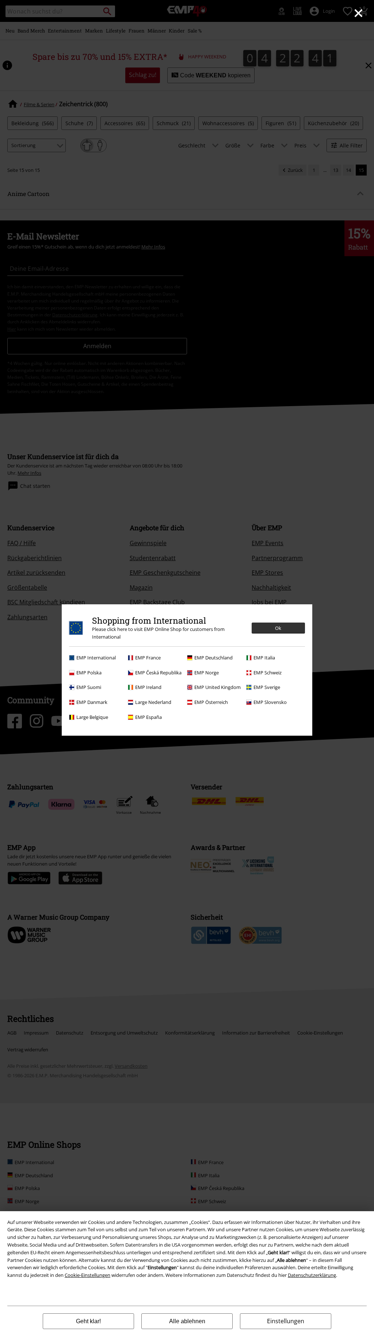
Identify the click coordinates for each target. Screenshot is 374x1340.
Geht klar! (88, 1321)
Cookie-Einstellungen (87, 1275)
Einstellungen (285, 1321)
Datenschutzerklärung (312, 1275)
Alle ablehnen (187, 1321)
